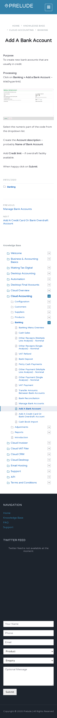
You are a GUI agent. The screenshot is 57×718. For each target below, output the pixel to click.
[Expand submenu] (49, 253)
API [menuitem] (13, 477)
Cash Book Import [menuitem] (28, 421)
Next (6, 216)
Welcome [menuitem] (16, 253)
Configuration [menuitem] (22, 301)
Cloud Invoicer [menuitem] (19, 442)
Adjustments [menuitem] (21, 427)
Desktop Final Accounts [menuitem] (25, 284)
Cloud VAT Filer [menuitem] (20, 448)
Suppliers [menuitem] (19, 312)
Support (8, 527)
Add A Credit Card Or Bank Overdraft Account (25, 222)
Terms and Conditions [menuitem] (24, 482)
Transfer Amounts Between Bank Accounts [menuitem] (32, 391)
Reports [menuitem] (19, 432)
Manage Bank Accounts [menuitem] (31, 403)
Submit (10, 692)
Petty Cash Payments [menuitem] (30, 364)
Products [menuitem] (20, 317)
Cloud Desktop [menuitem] (20, 459)
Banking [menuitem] (19, 322)
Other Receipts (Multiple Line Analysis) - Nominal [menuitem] (32, 339)
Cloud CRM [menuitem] (17, 454)
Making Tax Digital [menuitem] (22, 267)
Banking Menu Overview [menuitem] (31, 327)
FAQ (6, 522)
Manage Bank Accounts (17, 209)
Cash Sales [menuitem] (24, 332)
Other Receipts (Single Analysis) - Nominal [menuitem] (30, 347)
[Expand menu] (48, 7)
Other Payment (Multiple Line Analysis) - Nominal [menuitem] (32, 370)
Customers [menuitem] (20, 306)
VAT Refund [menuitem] (25, 353)
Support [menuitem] (16, 471)
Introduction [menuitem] (21, 437)
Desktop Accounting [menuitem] (23, 273)
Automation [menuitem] (18, 279)
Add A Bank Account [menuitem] (30, 408)
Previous (9, 205)
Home (15, 25)
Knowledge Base (34, 25)
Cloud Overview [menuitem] (20, 290)
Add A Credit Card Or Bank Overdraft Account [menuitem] (31, 415)
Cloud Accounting (21, 30)
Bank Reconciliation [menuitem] (29, 398)
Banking (42, 30)
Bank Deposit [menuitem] (26, 359)
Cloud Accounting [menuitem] (21, 296)
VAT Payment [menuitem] (26, 385)
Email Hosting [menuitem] (19, 465)
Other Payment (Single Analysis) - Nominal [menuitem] (31, 378)
